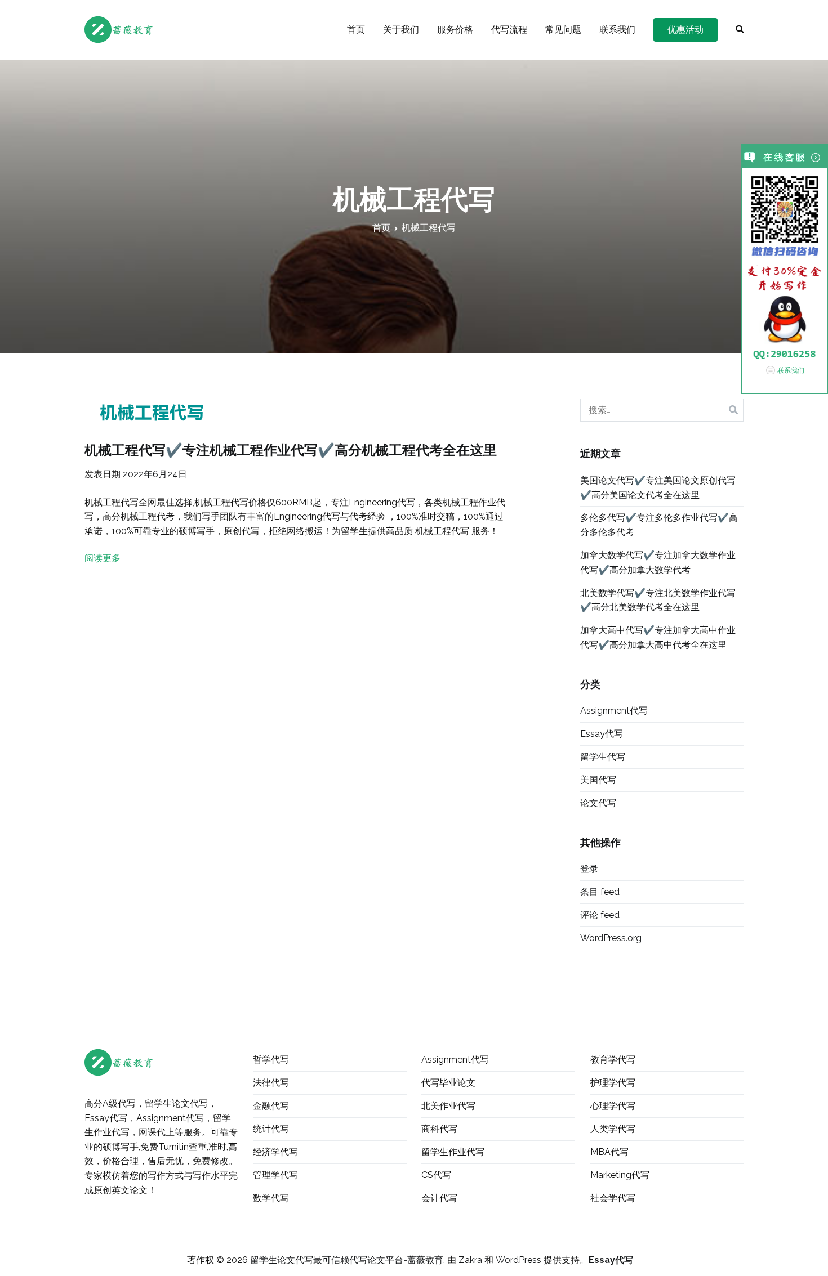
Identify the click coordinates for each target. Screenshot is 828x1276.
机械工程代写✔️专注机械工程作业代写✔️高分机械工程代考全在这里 (290, 450)
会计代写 (439, 1198)
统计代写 (271, 1128)
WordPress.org (611, 938)
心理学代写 (612, 1105)
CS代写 (436, 1175)
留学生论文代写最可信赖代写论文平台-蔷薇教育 (346, 1260)
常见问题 (563, 29)
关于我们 (401, 29)
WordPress (518, 1260)
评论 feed (600, 915)
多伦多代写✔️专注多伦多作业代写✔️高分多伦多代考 (659, 525)
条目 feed (600, 892)
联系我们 (617, 29)
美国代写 (598, 779)
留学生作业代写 (452, 1152)
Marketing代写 (619, 1175)
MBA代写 (609, 1152)
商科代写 (439, 1128)
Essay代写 (601, 733)
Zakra (470, 1260)
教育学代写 (612, 1059)
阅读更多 (102, 558)
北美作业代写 (448, 1105)
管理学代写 (275, 1175)
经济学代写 (275, 1152)
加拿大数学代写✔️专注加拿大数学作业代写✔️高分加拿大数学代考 (658, 562)
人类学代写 (612, 1128)
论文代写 (598, 803)
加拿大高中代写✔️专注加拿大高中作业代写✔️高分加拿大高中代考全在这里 (658, 637)
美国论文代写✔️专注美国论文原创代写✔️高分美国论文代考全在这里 (658, 487)
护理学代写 (612, 1082)
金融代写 (271, 1105)
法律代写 (271, 1082)
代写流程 (509, 29)
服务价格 (455, 29)
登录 (589, 868)
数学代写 (271, 1198)
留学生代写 (602, 756)
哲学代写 (271, 1059)
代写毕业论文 (448, 1082)
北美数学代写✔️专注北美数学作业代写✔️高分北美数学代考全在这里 (658, 600)
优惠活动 (685, 29)
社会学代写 (612, 1198)
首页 (356, 29)
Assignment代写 (614, 710)
